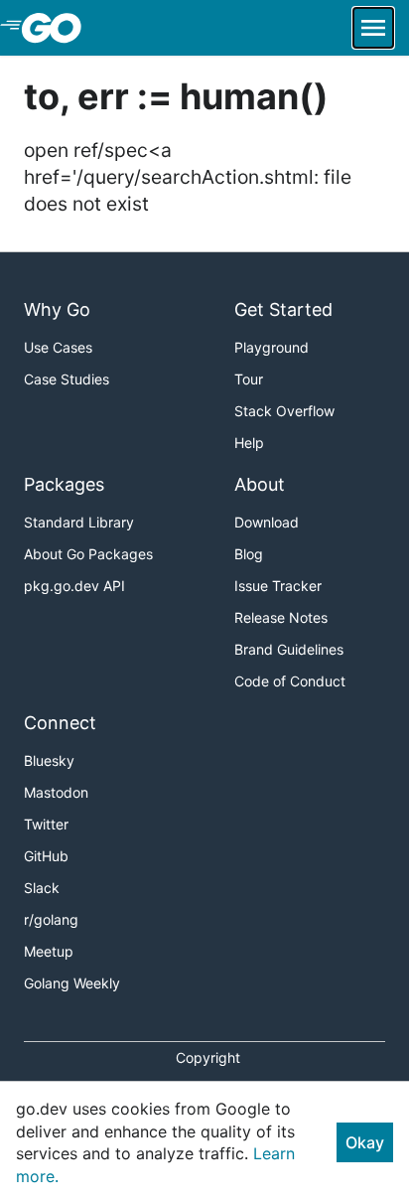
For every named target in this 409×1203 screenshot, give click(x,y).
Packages (64, 484)
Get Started (283, 309)
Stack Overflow (284, 410)
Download (266, 522)
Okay (364, 1142)
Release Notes (281, 617)
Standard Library (79, 522)
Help (249, 442)
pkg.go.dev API (74, 585)
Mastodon (56, 792)
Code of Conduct (289, 681)
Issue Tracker (278, 585)
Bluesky (49, 760)
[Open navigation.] (373, 28)
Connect (60, 722)
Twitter (46, 824)
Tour (248, 379)
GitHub (46, 855)
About (259, 484)
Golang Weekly (72, 983)
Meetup (48, 951)
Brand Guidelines (288, 649)
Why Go (57, 309)
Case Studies (66, 379)
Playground (271, 347)
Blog (248, 553)
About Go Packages (88, 553)
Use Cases (58, 347)
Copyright (208, 1057)
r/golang (51, 919)
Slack (42, 887)
